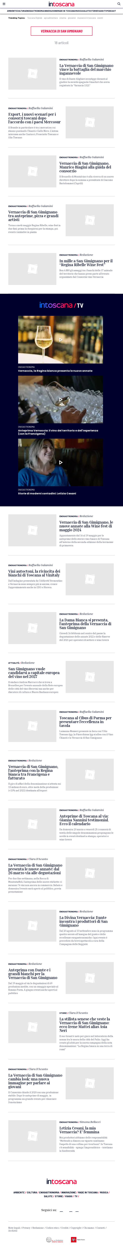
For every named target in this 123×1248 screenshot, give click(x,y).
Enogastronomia (68, 59)
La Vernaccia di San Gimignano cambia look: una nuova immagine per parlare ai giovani (35, 1081)
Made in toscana (66, 11)
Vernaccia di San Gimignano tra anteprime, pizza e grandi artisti (33, 216)
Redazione (86, 254)
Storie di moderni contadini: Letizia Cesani (47, 493)
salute (86, 11)
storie (93, 11)
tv (105, 11)
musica (78, 11)
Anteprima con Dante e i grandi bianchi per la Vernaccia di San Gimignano (32, 974)
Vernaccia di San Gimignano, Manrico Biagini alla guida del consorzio (85, 167)
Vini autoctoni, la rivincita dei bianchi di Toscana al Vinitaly (34, 573)
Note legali (14, 1228)
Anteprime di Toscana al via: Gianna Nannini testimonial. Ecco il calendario (84, 820)
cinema (62, 18)
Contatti (100, 1228)
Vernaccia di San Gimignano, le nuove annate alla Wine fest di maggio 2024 (86, 526)
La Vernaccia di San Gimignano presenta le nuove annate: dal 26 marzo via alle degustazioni (35, 869)
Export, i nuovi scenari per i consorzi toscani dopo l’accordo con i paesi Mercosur (34, 118)
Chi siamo (89, 1228)
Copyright (76, 1228)
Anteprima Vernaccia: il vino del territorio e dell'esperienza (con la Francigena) (58, 432)
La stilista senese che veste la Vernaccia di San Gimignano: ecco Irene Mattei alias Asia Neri (84, 1025)
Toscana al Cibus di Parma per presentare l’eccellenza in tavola (85, 722)
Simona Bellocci (90, 1122)
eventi (100, 18)
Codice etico (52, 1228)
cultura (21, 11)
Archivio (12, 1230)
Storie (63, 1013)
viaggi (100, 11)
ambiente (12, 11)
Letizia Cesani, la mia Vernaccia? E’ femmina (79, 1130)
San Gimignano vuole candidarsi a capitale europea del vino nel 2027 (34, 673)
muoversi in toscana (86, 18)
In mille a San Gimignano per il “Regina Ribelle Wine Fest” (86, 263)
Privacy (26, 1228)
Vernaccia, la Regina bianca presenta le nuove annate (55, 371)
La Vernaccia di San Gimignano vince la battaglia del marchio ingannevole (86, 69)
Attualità (13, 662)
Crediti (64, 1228)
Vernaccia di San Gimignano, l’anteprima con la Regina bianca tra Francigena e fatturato (33, 772)
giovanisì (72, 18)
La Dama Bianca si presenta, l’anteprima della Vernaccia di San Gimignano (85, 624)
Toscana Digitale (34, 18)
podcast (111, 11)
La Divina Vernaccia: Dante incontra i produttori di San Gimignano (83, 921)
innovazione (50, 11)
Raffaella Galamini (92, 59)
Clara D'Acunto (38, 859)
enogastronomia (35, 11)
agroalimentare (51, 18)
